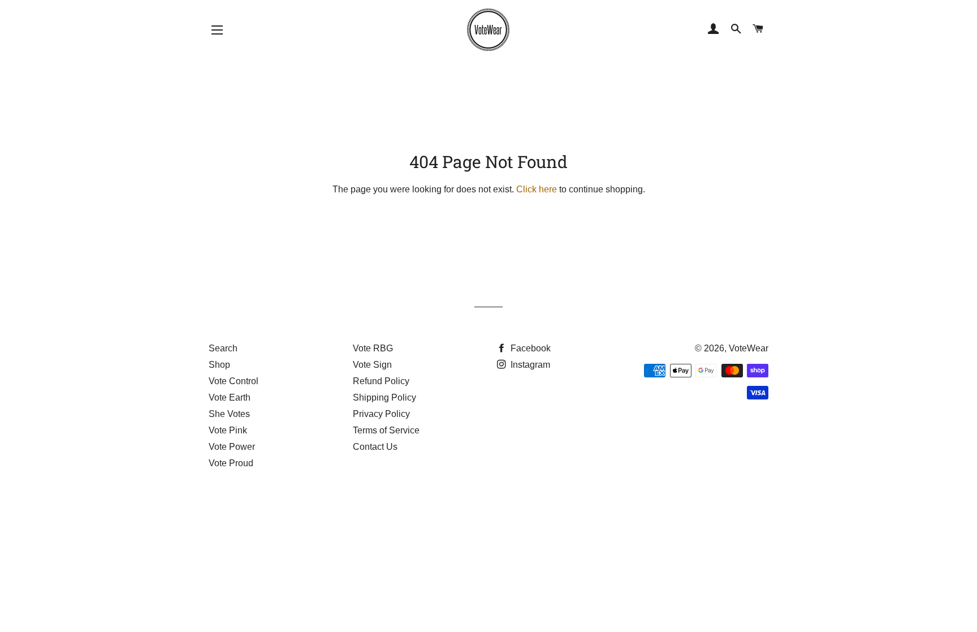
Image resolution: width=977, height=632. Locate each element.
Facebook (529, 348)
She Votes (229, 414)
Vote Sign (372, 364)
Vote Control (233, 381)
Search (223, 348)
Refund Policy (381, 381)
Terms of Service (386, 430)
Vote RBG (373, 348)
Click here (536, 189)
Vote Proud (231, 463)
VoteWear (748, 348)
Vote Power (232, 447)
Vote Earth (229, 397)
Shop (219, 364)
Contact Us (375, 447)
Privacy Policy (381, 414)
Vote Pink (228, 430)
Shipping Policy (384, 397)
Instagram (529, 364)
